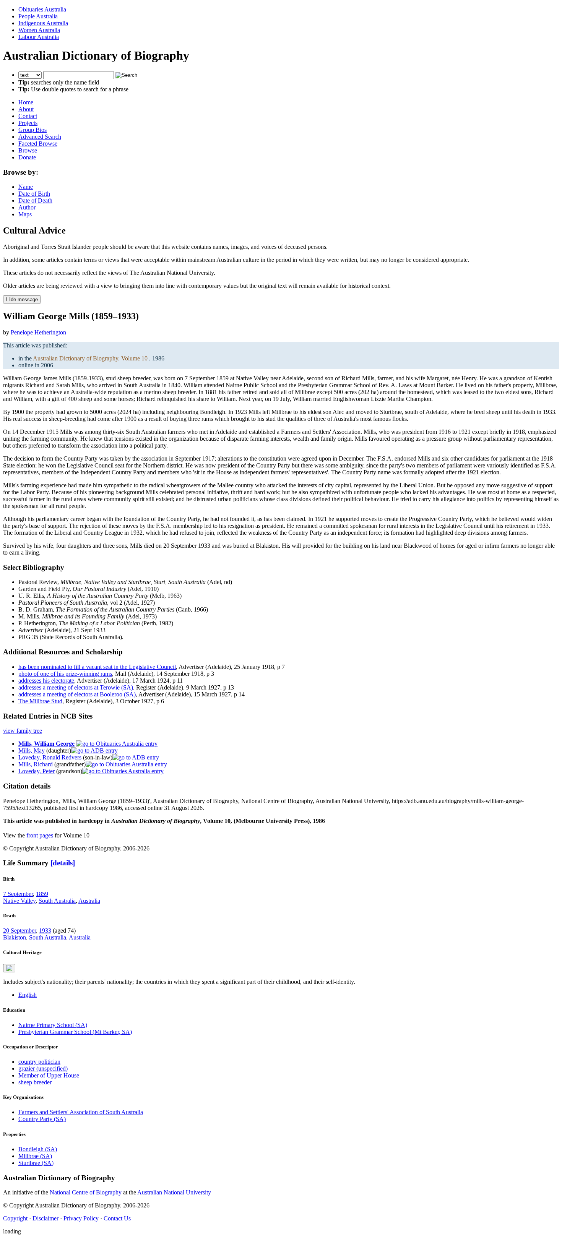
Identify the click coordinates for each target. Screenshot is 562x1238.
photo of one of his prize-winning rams (65, 673)
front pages (39, 835)
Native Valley (19, 900)
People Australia (38, 16)
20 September (19, 930)
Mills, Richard (35, 764)
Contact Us (117, 1218)
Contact (27, 116)
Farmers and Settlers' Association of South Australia (80, 1112)
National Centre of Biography (86, 1192)
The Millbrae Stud (40, 701)
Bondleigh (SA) (37, 1149)
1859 (42, 894)
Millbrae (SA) (35, 1156)
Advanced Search (39, 136)
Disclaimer (45, 1218)
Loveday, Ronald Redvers (49, 757)
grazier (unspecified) (43, 1068)
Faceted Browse (37, 143)
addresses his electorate (46, 680)
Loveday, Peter (36, 771)
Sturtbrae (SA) (36, 1163)
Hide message (22, 299)
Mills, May (31, 750)
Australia (89, 900)
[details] (62, 863)
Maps (25, 214)
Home (25, 102)
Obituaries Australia (42, 9)
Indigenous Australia (43, 23)
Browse (27, 150)
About (26, 109)
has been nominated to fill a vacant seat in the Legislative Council (97, 667)
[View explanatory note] (9, 968)
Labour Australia (38, 37)
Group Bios (32, 130)
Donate (27, 157)
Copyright (15, 1218)
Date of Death (35, 200)
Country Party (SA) (42, 1119)
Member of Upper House (48, 1075)
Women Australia (39, 30)
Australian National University (174, 1192)
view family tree (22, 730)
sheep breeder (35, 1082)
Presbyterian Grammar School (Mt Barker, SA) (75, 1032)
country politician (39, 1061)
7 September (18, 894)
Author (27, 207)
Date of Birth (34, 193)
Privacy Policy (81, 1218)
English (27, 994)
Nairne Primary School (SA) (52, 1025)
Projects (27, 123)
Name (25, 186)
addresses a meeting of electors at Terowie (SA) (75, 687)
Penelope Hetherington (38, 332)
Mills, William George (46, 743)
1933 (45, 930)
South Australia (57, 900)
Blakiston (14, 937)
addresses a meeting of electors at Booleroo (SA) (77, 694)
